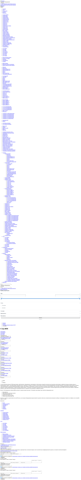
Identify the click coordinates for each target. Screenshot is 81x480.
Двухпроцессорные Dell (7, 74)
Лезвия (4, 127)
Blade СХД (5, 126)
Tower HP (9, 164)
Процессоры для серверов (7, 144)
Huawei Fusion (5, 99)
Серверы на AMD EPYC (7, 43)
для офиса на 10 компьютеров (8, 117)
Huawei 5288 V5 (6, 103)
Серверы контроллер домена (8, 440)
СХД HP (4, 49)
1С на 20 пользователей (7, 109)
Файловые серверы (6, 35)
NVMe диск (5, 135)
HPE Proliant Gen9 (10, 169)
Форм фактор (3, 315)
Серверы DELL (5, 14)
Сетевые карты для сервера (8, 148)
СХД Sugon (5, 55)
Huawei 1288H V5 (6, 100)
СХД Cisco (5, 54)
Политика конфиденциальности (6, 450)
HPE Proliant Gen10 (10, 168)
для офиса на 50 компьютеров (8, 114)
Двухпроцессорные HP (11, 172)
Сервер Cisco (5, 26)
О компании (5, 10)
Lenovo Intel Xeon (6, 96)
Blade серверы (5, 63)
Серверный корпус (6, 147)
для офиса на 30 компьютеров (8, 115)
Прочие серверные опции (7, 145)
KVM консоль (5, 134)
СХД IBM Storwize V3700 (5, 338)
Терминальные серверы (7, 38)
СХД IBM (4, 50)
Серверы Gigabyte (6, 44)
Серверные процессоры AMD (8, 132)
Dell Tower (5, 68)
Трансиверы (5, 133)
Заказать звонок (3, 4)
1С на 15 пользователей (7, 108)
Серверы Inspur (5, 17)
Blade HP (4, 130)
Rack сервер (5, 30)
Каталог (4, 11)
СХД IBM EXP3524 (4, 348)
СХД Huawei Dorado (6, 123)
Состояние (2, 311)
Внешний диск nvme (6, 137)
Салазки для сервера (6, 146)
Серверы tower (5, 20)
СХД (4, 9)
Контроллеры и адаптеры (7, 140)
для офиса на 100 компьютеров (8, 113)
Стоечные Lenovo (6, 90)
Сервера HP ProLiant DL (11, 173)
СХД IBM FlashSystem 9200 (5, 365)
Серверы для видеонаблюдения (8, 39)
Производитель (3, 313)
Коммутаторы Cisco (6, 139)
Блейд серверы (5, 29)
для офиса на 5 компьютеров (8, 118)
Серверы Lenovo (6, 18)
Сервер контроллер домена (8, 36)
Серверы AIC (5, 27)
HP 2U (8, 166)
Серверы (4, 8)
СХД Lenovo (5, 51)
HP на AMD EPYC (10, 176)
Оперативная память (6, 142)
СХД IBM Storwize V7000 (5, 370)
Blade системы (5, 128)
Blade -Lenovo (5, 97)
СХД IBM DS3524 (3, 343)
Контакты (4, 12)
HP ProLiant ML (10, 174)
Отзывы (4, 61)
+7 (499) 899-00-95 (3, 3)
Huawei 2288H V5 (6, 102)
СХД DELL (5, 48)
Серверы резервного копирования (9, 439)
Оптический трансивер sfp (8, 143)
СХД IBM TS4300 (3, 354)
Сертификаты (5, 60)
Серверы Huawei (6, 19)
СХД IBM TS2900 (3, 375)
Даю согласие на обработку (20, 456)
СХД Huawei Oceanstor (7, 124)
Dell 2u (4, 72)
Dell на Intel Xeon (6, 73)
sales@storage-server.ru (12, 3)
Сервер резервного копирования (9, 37)
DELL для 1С (5, 110)
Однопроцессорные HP (11, 171)
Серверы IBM (5, 16)
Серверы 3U (5, 24)
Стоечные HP (9, 163)
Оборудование (3, 432)
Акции (4, 406)
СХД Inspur (5, 53)
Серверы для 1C (6, 21)
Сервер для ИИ (5, 40)
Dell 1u (4, 71)
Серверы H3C (5, 28)
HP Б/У (4, 121)
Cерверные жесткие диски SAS (8, 435)
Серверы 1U (5, 22)
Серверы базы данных (7, 25)
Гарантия (4, 59)
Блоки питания (5, 136)
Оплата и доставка (6, 58)
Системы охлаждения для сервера (9, 149)
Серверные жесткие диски (8, 131)
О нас (4, 402)
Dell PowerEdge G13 (6, 69)
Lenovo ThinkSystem (6, 91)
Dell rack (4, 67)
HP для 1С (5, 111)
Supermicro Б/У (5, 120)
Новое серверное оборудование (8, 65)
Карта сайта (15, 450)
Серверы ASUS (5, 32)
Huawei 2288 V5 (6, 101)
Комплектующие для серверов (8, 64)
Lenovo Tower (5, 95)
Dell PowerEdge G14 (6, 70)
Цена (1, 293)
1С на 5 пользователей (7, 106)
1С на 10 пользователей (7, 107)
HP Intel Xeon (9, 175)
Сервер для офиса (6, 33)
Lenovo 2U (5, 93)
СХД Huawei (5, 52)
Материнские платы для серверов (9, 141)
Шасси (4, 129)
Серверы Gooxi (5, 41)
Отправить (2, 457)
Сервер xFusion (5, 31)
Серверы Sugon (5, 46)
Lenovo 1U (5, 92)
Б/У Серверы (5, 45)
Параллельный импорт (7, 57)
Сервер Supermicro (6, 34)
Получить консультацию (11, 4)
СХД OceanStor (5, 430)
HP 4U (8, 167)
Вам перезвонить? (3, 289)
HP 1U (8, 165)
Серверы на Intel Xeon (7, 42)
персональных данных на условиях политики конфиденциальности (25, 456)
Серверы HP (5, 15)
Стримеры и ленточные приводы (9, 150)
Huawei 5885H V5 (6, 104)
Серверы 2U (5, 23)
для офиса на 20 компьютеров (8, 116)
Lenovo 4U (5, 94)
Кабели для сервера (6, 138)
